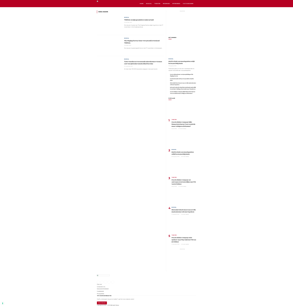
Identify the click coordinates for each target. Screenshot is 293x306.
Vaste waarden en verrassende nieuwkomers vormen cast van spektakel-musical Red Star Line (143, 63)
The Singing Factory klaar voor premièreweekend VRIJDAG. (142, 42)
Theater (157, 3)
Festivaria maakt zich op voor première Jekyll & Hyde (182, 79)
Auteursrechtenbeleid (103, 289)
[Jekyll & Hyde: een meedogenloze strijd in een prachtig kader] (182, 49)
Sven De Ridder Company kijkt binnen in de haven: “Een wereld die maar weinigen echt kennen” (182, 92)
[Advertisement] (182, 22)
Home (141, 3)
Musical (149, 3)
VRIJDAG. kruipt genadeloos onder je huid (139, 20)
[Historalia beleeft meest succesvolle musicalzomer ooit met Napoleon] (182, 197)
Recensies (166, 3)
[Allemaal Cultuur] (108, 3)
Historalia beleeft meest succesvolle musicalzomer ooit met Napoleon (183, 83)
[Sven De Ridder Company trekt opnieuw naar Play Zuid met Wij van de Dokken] (182, 225)
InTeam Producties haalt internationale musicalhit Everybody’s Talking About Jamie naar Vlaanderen (183, 88)
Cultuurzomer (188, 3)
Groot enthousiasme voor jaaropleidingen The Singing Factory (181, 75)
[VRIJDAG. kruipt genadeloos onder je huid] (109, 24)
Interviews (176, 3)
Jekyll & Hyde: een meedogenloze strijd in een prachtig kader (181, 62)
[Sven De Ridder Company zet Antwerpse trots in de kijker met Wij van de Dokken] (182, 168)
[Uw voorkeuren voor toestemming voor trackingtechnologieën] (2, 303)
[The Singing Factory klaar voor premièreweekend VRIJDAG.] (109, 45)
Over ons (99, 284)
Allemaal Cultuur (114, 305)
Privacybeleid (100, 293)
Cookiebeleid (100, 291)
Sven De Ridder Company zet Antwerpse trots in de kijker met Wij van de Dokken (184, 182)
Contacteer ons (101, 286)
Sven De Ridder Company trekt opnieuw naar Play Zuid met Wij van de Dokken (184, 240)
